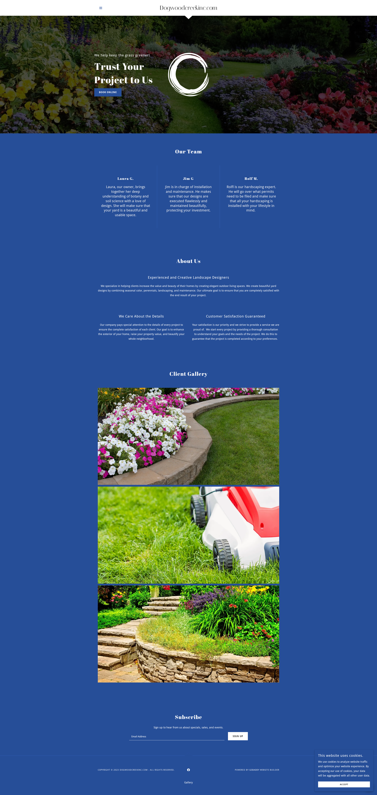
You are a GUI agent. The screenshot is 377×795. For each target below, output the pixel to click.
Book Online (108, 92)
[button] (101, 8)
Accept (344, 784)
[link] (188, 8)
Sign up (238, 736)
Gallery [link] (188, 782)
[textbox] (176, 736)
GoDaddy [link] (254, 770)
